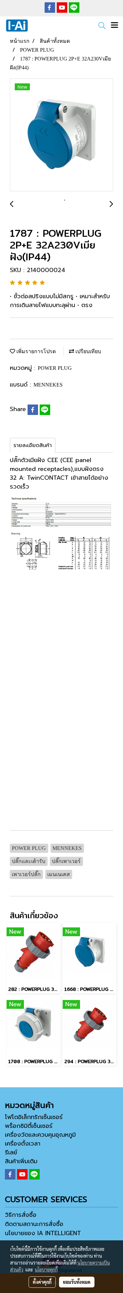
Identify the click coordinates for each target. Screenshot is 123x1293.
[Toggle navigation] (114, 25)
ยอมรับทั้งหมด (77, 1282)
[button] (99, 25)
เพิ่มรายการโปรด (35, 351)
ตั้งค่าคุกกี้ (42, 1282)
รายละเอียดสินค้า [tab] (32, 445)
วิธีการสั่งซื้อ (20, 1214)
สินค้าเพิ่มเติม (21, 1161)
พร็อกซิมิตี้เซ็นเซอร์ (28, 1125)
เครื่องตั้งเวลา (22, 1143)
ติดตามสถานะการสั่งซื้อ (34, 1224)
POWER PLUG (55, 368)
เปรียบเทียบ (87, 351)
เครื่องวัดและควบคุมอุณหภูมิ (40, 1134)
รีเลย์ (11, 1152)
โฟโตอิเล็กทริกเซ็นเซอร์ (34, 1117)
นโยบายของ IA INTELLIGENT (43, 1233)
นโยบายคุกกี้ (46, 1269)
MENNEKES (48, 385)
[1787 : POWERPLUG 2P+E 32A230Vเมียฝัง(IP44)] (61, 135)
